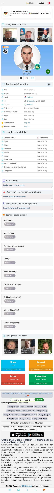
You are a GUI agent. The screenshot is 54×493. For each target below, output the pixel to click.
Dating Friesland (40, 407)
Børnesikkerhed (20, 429)
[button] (2, 3)
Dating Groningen (28, 411)
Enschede (31, 101)
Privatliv (36, 427)
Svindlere (24, 423)
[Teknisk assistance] (44, 489)
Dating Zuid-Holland (39, 419)
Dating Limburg (41, 411)
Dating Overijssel (44, 415)
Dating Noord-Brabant (11, 415)
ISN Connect (27, 486)
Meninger (39, 423)
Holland (30, 97)
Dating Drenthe (13, 407)
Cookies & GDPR (9, 427)
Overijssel (40, 101)
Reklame (21, 427)
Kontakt (32, 429)
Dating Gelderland (13, 411)
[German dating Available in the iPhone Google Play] (35, 433)
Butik (31, 423)
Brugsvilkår (45, 427)
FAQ (38, 429)
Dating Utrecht (12, 419)
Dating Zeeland (25, 419)
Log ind (41, 3)
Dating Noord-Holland (29, 415)
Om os (29, 427)
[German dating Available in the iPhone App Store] (18, 433)
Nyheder (14, 423)
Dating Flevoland (27, 407)
